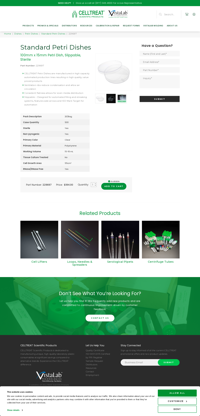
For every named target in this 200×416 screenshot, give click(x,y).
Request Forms (131, 25)
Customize (176, 401)
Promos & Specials (47, 25)
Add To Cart (114, 186)
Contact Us (100, 318)
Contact (90, 371)
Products (28, 25)
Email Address (151, 62)
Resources (86, 25)
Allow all (177, 393)
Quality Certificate (95, 350)
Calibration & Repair (107, 25)
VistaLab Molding (153, 25)
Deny (177, 409)
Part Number (151, 70)
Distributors (69, 25)
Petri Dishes (31, 33)
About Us (172, 25)
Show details (13, 410)
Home (7, 33)
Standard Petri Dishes (53, 33)
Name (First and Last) (155, 54)
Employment (92, 375)
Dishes (18, 33)
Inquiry (147, 78)
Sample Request (94, 361)
